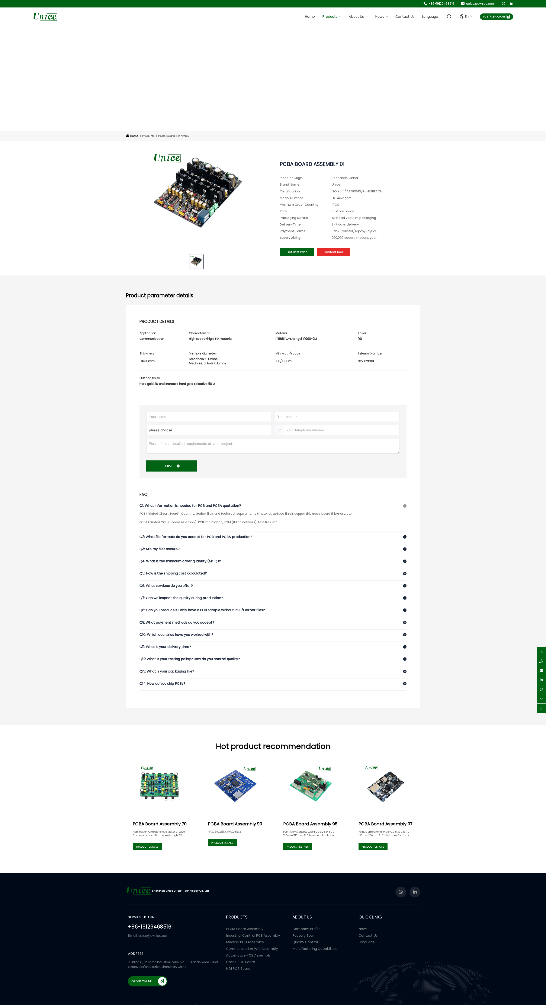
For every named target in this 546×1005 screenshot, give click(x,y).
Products (148, 136)
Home (310, 16)
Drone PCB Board (240, 962)
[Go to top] (541, 651)
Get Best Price (297, 252)
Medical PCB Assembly (245, 942)
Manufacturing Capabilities (314, 948)
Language (367, 942)
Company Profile (306, 929)
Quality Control (305, 942)
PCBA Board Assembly (173, 136)
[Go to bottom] (541, 698)
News (363, 929)
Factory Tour (303, 935)
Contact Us (368, 935)
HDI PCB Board (238, 968)
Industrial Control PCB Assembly (253, 935)
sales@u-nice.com (480, 3)
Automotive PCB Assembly (248, 955)
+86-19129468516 (441, 3)
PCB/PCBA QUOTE (494, 17)
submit (169, 466)
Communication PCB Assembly (252, 948)
